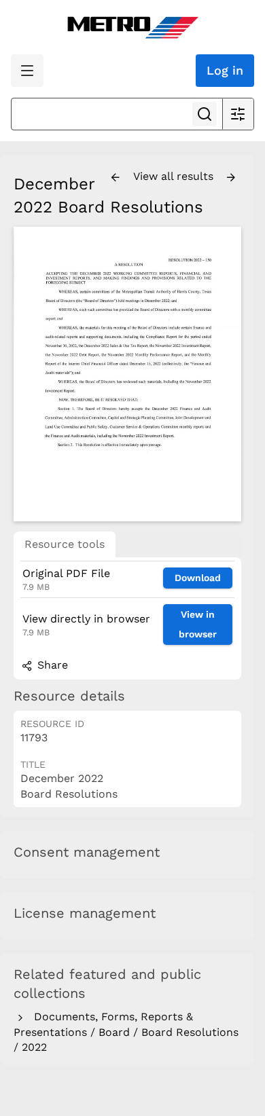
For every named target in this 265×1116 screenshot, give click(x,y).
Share (51, 664)
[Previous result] (115, 178)
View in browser (198, 624)
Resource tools (64, 544)
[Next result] (231, 178)
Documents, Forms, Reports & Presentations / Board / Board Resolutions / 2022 (126, 1032)
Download (198, 577)
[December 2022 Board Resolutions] (127, 374)
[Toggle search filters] (237, 114)
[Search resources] (204, 114)
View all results (175, 176)
